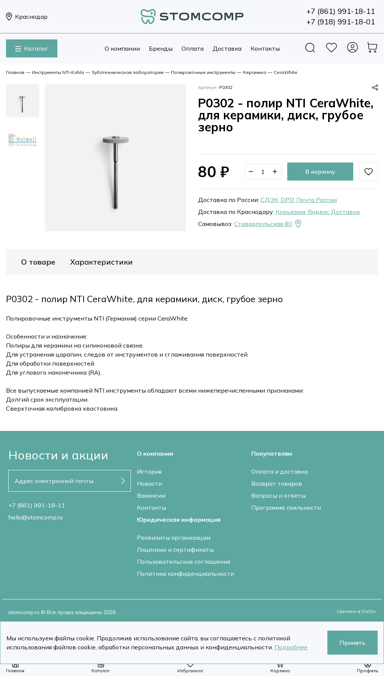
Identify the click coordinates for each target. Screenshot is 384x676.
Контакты (265, 48)
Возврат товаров (276, 483)
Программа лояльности (286, 507)
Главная (15, 72)
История (149, 471)
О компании (122, 48)
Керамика (254, 72)
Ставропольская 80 (263, 223)
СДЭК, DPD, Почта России (299, 199)
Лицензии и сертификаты (175, 549)
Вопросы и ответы (278, 495)
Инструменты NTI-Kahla (58, 72)
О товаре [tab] (38, 262)
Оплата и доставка (279, 471)
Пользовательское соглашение (184, 561)
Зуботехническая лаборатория (128, 72)
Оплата (193, 48)
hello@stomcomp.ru (35, 517)
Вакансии (151, 495)
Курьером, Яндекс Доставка (318, 211)
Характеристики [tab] (101, 262)
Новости (149, 483)
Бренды (160, 48)
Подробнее (291, 647)
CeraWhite (285, 72)
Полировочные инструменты (203, 72)
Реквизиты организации (173, 537)
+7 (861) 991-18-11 (36, 505)
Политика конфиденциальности (185, 573)
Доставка (227, 48)
